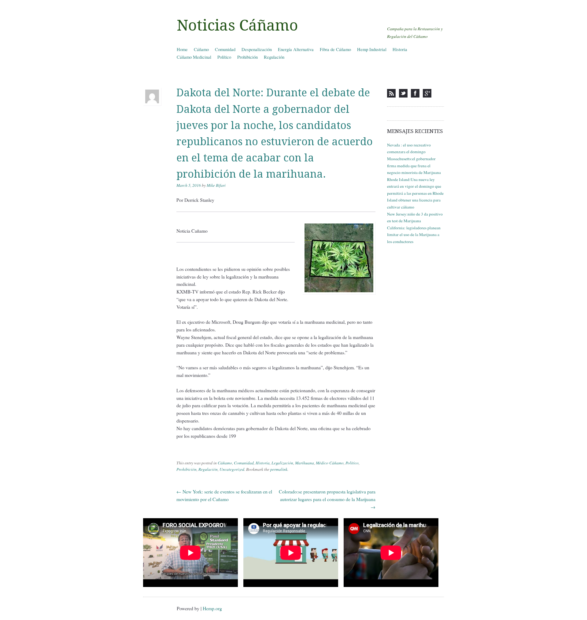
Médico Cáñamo (330, 463)
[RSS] (391, 93)
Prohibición (247, 57)
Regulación (274, 57)
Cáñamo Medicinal (194, 57)
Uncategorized (232, 469)
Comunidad (225, 49)
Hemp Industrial (371, 49)
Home (182, 49)
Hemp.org (212, 608)
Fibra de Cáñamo (335, 49)
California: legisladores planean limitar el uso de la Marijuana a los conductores (414, 234)
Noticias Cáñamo (237, 25)
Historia (400, 49)
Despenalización (257, 49)
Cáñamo (201, 49)
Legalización (282, 463)
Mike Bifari (216, 185)
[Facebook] (415, 93)
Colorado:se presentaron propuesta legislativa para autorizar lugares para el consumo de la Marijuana (327, 499)
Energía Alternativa (296, 49)
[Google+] (427, 93)
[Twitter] (403, 93)
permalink (278, 469)
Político (224, 57)
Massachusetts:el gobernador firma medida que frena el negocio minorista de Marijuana (414, 165)
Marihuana (304, 463)
